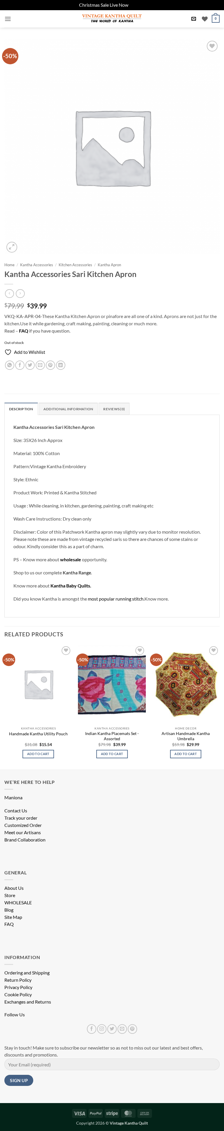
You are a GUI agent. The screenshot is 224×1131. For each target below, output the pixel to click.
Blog (8, 909)
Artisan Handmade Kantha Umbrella (186, 736)
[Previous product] (20, 293)
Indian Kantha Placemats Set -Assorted (112, 736)
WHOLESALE (18, 902)
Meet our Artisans (22, 832)
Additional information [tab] (68, 409)
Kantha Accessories (36, 264)
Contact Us (15, 810)
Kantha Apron (109, 264)
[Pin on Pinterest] (50, 365)
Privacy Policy (18, 987)
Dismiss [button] (137, 5)
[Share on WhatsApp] (9, 365)
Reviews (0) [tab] (114, 409)
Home (9, 264)
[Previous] (4, 706)
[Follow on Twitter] (112, 1029)
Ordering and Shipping (27, 972)
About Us (14, 888)
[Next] (219, 706)
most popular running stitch (116, 598)
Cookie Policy (18, 994)
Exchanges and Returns (27, 1001)
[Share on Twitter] (30, 365)
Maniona (13, 797)
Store (9, 895)
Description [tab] (21, 409)
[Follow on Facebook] (91, 1029)
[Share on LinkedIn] (60, 365)
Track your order (20, 818)
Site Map (13, 917)
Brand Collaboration (25, 839)
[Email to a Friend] (40, 365)
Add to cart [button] (38, 754)
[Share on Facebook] (19, 365)
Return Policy (18, 980)
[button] (7, 19)
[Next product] (9, 293)
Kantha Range (77, 572)
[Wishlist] (205, 19)
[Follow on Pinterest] (132, 1029)
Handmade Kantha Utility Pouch (38, 733)
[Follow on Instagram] (101, 1029)
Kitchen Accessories (75, 264)
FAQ (9, 924)
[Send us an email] (122, 1029)
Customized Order (23, 825)
